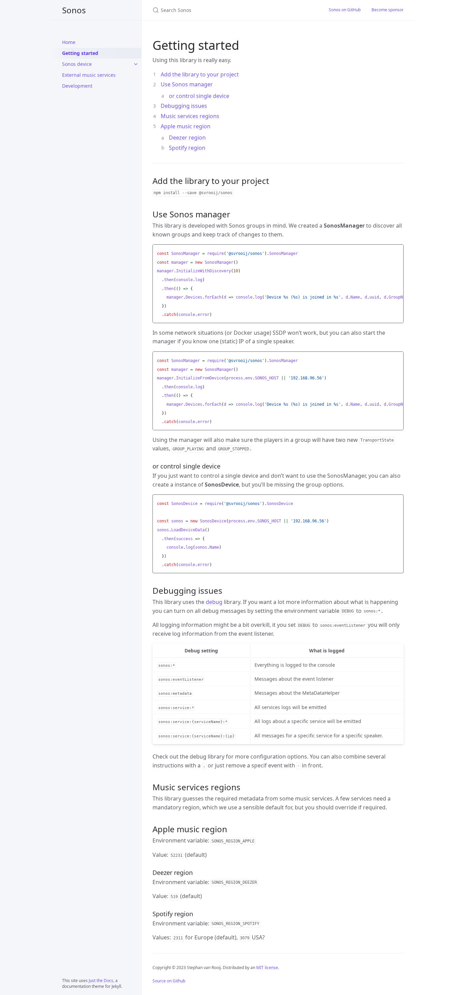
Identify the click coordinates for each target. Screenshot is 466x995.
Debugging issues (184, 106)
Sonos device (77, 64)
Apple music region (185, 126)
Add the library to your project (200, 74)
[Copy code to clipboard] (397, 251)
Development (77, 86)
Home (68, 42)
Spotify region (187, 148)
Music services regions (190, 116)
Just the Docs (101, 980)
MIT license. (267, 967)
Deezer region (187, 137)
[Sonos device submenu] (135, 64)
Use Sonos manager (187, 84)
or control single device (199, 96)
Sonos (74, 10)
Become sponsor (388, 10)
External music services (89, 75)
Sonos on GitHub (345, 10)
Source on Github (168, 981)
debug (214, 602)
